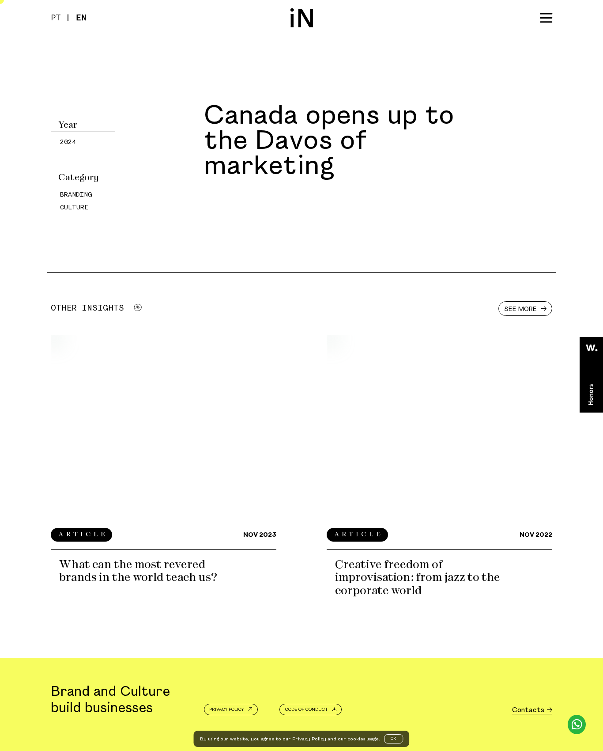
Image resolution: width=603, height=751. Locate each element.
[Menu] (546, 17)
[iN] (301, 18)
